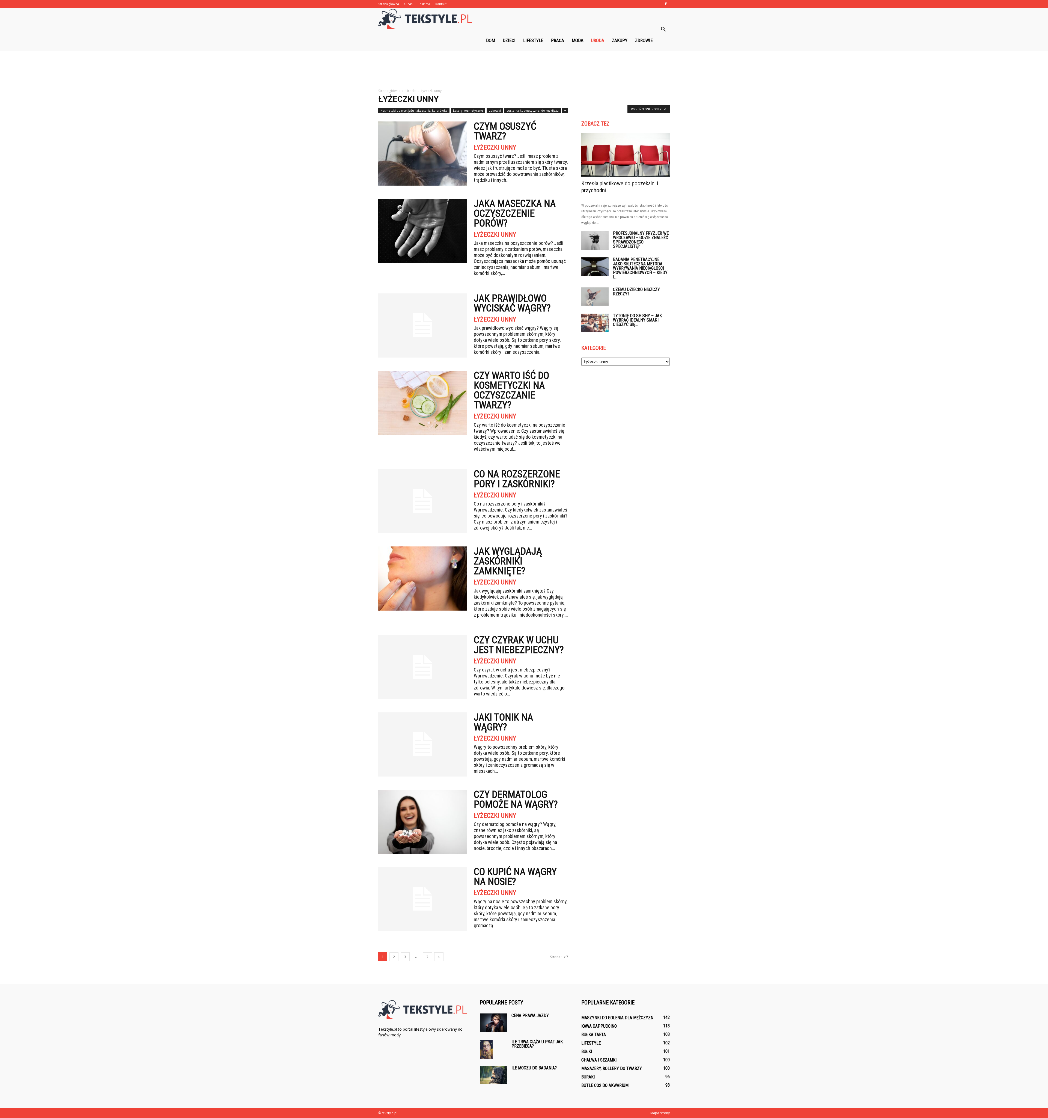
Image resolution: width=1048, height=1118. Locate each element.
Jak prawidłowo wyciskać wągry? (512, 303)
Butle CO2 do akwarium (605, 1085)
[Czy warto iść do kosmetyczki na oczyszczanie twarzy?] (422, 403)
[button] (663, 29)
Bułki (586, 1051)
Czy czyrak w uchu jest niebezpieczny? (519, 645)
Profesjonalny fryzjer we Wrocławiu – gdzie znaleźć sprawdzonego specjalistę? (641, 240)
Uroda (597, 40)
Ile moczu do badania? (534, 1068)
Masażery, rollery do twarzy (611, 1068)
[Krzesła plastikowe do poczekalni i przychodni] (625, 155)
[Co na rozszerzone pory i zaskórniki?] (422, 501)
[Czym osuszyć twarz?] (422, 153)
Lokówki (495, 110)
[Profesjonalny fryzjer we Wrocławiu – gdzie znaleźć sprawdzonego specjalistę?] (595, 240)
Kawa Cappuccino (599, 1026)
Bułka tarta (593, 1034)
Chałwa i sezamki (599, 1060)
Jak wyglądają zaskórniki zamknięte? (508, 561)
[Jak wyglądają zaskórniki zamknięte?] (422, 578)
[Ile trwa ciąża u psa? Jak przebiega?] (486, 1049)
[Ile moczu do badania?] (493, 1075)
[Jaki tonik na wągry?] (422, 744)
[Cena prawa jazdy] (493, 1022)
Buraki (588, 1077)
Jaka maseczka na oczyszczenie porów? (515, 213)
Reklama (424, 4)
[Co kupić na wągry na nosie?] (422, 899)
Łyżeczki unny (495, 147)
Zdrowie (644, 40)
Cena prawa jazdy (530, 1015)
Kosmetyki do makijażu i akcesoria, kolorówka (413, 110)
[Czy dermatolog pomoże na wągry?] (422, 822)
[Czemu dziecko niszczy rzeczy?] (595, 296)
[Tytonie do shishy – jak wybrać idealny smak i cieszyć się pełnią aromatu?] (595, 323)
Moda (577, 40)
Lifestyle (533, 40)
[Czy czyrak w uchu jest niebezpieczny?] (422, 667)
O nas (408, 4)
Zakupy (619, 40)
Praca (557, 40)
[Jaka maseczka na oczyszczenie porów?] (422, 231)
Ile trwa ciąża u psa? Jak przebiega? (537, 1044)
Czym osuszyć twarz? (505, 131)
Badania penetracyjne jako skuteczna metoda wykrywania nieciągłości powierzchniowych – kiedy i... (640, 268)
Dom (490, 40)
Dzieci (509, 40)
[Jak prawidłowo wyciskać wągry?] (422, 325)
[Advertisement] (524, 70)
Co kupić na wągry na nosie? (515, 876)
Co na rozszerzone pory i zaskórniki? (517, 479)
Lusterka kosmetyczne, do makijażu (533, 110)
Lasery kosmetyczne (468, 110)
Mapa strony (660, 1113)
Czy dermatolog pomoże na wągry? (516, 799)
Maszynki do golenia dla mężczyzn (617, 1017)
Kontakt (440, 4)
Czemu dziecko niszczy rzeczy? (636, 291)
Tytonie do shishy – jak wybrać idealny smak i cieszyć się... (637, 320)
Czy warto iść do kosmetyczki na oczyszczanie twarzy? (511, 390)
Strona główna (388, 4)
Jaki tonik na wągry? (503, 722)
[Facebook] (666, 4)
